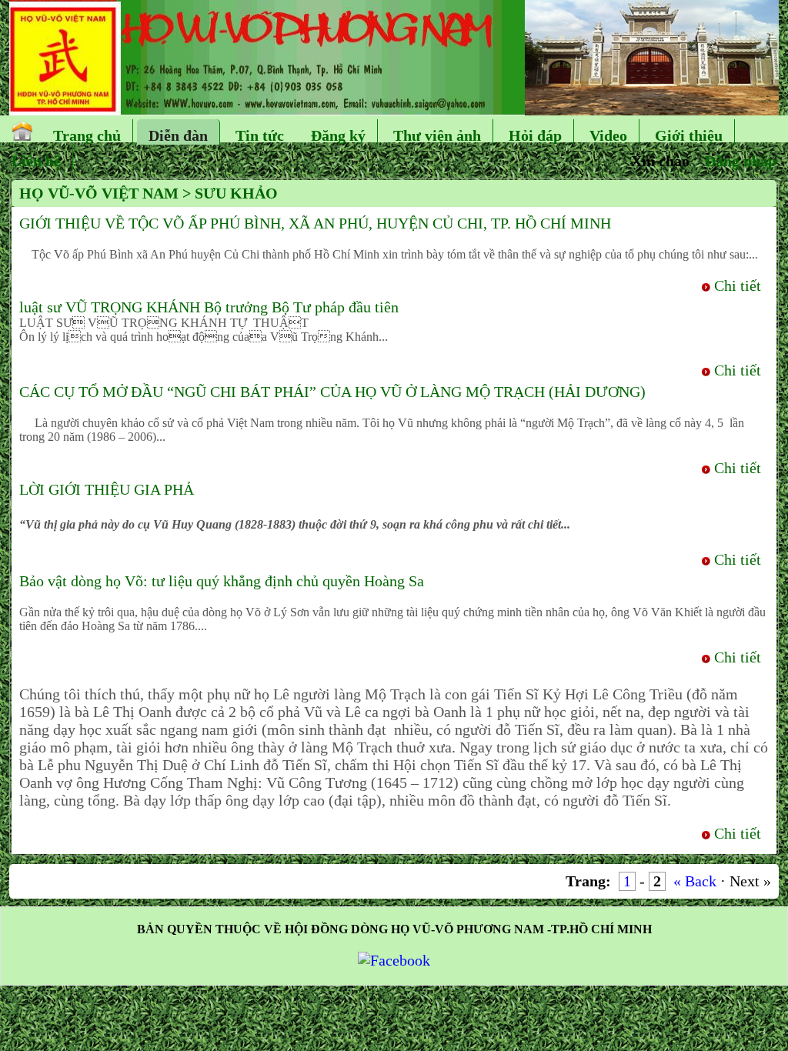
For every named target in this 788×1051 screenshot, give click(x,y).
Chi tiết (737, 285)
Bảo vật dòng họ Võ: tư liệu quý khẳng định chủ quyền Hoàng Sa (221, 580)
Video (608, 135)
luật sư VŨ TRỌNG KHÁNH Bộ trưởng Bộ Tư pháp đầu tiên (209, 307)
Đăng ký (338, 135)
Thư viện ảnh (437, 135)
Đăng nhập (740, 160)
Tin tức (259, 135)
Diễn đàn (178, 135)
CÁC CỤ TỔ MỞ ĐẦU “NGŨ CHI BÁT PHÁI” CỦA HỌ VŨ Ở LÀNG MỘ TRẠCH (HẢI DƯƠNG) (332, 391)
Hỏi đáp (535, 135)
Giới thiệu (689, 135)
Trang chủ (87, 135)
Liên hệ (36, 160)
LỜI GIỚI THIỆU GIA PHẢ (106, 489)
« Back (694, 880)
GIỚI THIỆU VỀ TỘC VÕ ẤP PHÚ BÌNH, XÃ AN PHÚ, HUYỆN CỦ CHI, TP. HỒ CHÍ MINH (315, 223)
